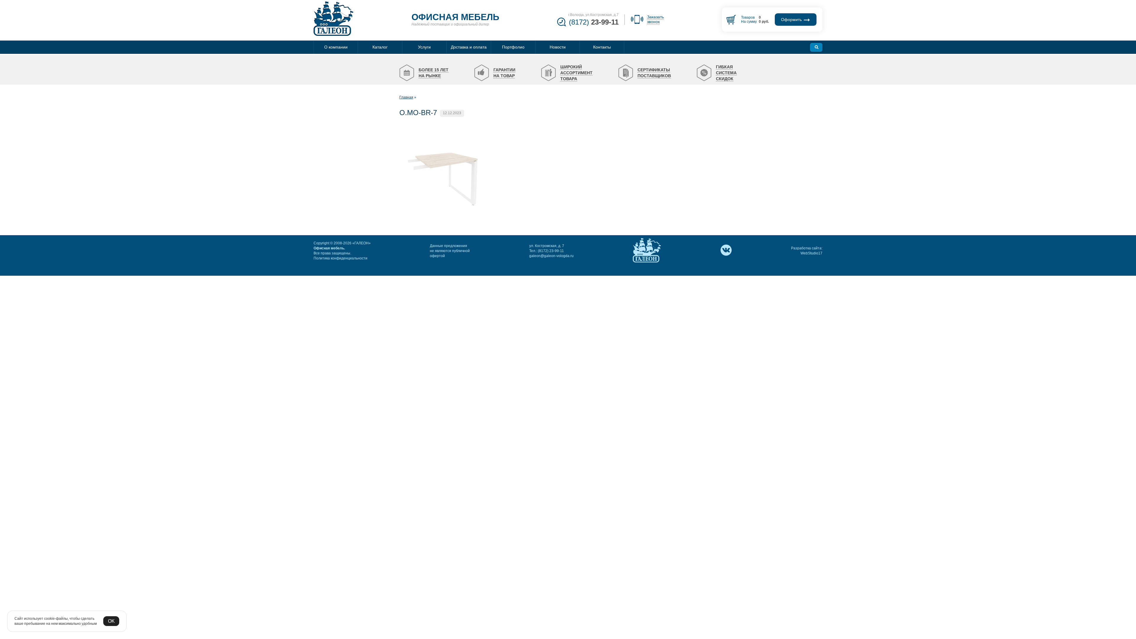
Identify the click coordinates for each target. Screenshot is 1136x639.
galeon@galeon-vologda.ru (551, 256)
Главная (406, 97)
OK (111, 621)
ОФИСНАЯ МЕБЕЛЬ (455, 17)
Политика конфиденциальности (340, 258)
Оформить (792, 19)
